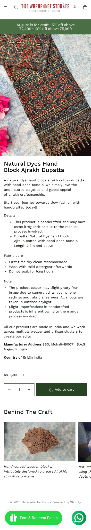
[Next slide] (81, 454)
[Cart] (85, 7)
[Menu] (5, 7)
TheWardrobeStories (36, 502)
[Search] (16, 7)
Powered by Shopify (66, 502)
